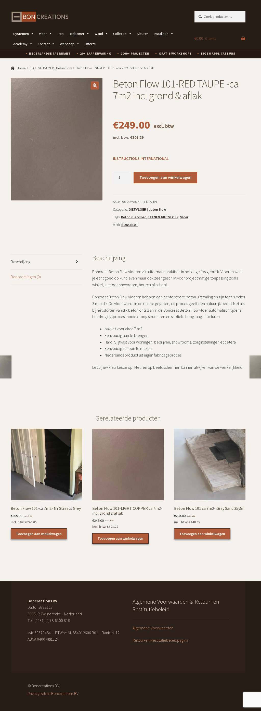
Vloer (43, 33)
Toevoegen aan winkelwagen (165, 177)
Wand (99, 33)
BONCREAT (129, 224)
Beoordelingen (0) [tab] (26, 276)
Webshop (67, 44)
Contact (44, 44)
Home (21, 68)
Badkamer (76, 33)
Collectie (120, 33)
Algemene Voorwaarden (153, 627)
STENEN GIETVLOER (163, 217)
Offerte (90, 44)
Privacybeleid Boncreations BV (53, 693)
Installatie (161, 33)
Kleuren (143, 33)
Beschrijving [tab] (20, 261)
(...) (32, 68)
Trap (60, 33)
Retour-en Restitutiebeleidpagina (160, 640)
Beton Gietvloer (133, 217)
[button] (95, 85)
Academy (20, 44)
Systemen (21, 33)
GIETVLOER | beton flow (55, 68)
